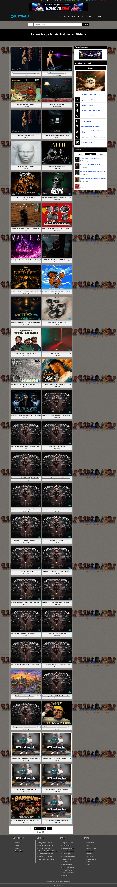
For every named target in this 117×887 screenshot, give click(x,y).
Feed (43, 1)
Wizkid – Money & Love (87, 185)
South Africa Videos (45, 856)
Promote (89, 854)
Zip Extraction (91, 856)
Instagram (96, 1)
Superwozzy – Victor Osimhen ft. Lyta (93, 137)
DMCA (88, 862)
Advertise (89, 851)
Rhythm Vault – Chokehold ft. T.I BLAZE (91, 131)
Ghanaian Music (68, 851)
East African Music (69, 873)
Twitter (89, 1)
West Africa (66, 862)
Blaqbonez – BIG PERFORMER (90, 110)
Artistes (90, 16)
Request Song (91, 859)
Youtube (104, 1)
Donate (88, 865)
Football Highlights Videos (48, 851)
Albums (81, 16)
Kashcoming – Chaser (87, 142)
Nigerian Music (68, 843)
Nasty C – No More (85, 158)
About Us (89, 845)
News (17, 845)
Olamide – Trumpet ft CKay (88, 171)
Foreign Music (67, 865)
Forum (66, 16)
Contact (99, 16)
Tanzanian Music (68, 867)
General (18, 843)
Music (73, 16)
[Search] (106, 16)
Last (49, 828)
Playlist (65, 875)
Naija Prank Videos (45, 848)
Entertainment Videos (46, 859)
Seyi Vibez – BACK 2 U (88, 100)
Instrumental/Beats (69, 856)
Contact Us (90, 843)
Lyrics (17, 848)
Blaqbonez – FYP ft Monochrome (91, 116)
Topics (80, 154)
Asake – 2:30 (84, 178)
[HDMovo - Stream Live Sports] (58, 10)
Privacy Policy (91, 848)
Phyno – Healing (86, 121)
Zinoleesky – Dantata (90, 94)
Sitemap (62, 881)
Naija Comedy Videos (46, 845)
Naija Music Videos (45, 843)
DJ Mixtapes (67, 854)
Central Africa (67, 870)
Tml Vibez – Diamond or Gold (90, 126)
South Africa (67, 859)
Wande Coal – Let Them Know (89, 165)
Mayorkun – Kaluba (87, 105)
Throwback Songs (69, 848)
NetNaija (68, 881)
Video (101, 154)
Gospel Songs (67, 845)
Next (43, 828)
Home (59, 16)
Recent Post (19, 851)
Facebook (81, 1)
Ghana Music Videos (46, 854)
